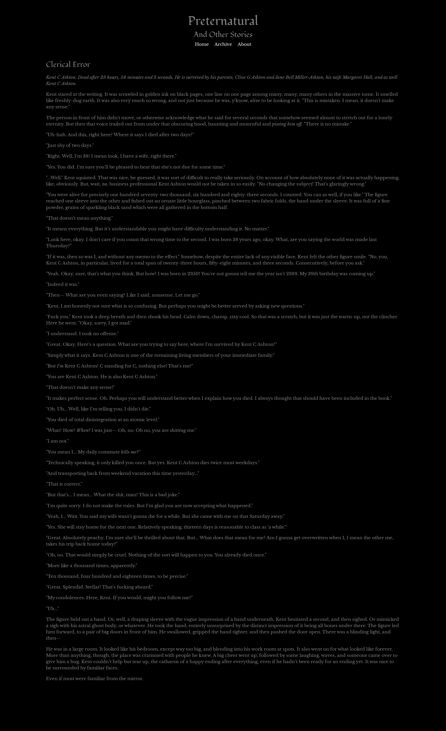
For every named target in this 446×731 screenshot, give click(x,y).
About (244, 44)
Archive (223, 44)
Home (202, 44)
